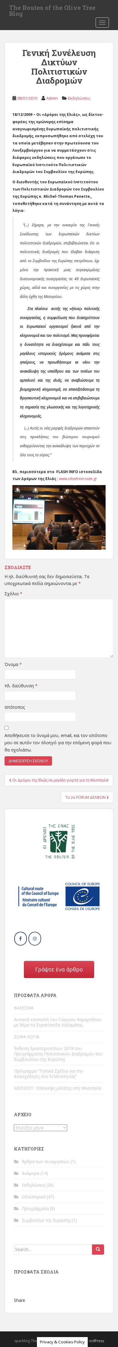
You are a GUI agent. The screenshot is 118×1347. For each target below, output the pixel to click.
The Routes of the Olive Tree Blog (52, 9)
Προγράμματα (35, 1208)
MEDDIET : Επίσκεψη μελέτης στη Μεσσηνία (57, 1088)
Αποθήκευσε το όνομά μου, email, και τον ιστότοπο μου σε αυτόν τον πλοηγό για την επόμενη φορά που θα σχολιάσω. (58, 742)
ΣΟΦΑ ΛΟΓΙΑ (26, 1036)
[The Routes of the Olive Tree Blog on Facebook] (20, 939)
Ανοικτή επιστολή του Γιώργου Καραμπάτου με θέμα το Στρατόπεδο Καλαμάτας (58, 1022)
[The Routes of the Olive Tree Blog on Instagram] (34, 939)
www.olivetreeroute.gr (78, 478)
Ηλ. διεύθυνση (21, 686)
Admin (52, 98)
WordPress (94, 1340)
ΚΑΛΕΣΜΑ (24, 1008)
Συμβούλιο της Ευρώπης (46, 1220)
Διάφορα (30, 1173)
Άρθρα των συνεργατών (45, 1161)
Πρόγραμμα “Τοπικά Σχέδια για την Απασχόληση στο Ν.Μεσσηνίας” (48, 1073)
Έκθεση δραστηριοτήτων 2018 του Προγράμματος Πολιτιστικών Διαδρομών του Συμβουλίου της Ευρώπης (58, 1053)
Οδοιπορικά (33, 1197)
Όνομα (13, 664)
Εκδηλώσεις (79, 98)
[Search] (98, 1249)
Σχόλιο (13, 593)
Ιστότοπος (15, 707)
